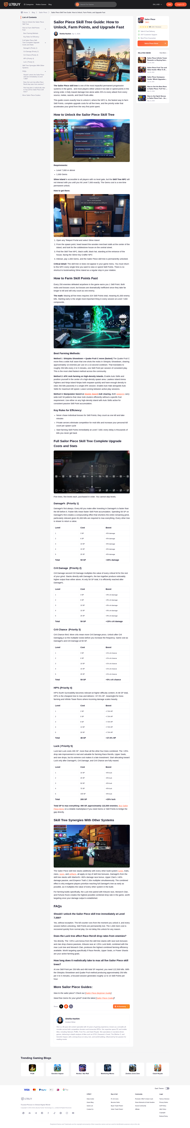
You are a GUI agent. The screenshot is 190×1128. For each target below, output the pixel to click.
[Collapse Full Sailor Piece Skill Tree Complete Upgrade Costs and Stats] (45, 42)
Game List (90, 1106)
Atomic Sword (91, 394)
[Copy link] (71, 1006)
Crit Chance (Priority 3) (30, 55)
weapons (120, 394)
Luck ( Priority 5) (28, 62)
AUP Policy (162, 1106)
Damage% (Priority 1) (30, 48)
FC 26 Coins (114, 1099)
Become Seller (115, 1102)
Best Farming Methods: (30, 33)
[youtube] (73, 1113)
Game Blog (90, 1102)
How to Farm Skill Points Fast (30, 29)
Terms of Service (164, 1099)
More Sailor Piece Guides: (31, 95)
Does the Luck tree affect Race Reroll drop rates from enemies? (33, 83)
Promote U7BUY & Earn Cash (144, 1099)
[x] (60, 1113)
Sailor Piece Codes (104, 998)
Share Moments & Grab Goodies (145, 1102)
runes (120, 871)
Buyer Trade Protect (117, 1106)
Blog (50, 4)
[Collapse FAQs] (45, 71)
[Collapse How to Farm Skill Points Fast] (45, 29)
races (61, 874)
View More (162, 53)
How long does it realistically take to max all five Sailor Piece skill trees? (34, 90)
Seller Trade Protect (117, 1109)
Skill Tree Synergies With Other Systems (33, 67)
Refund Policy (163, 1116)
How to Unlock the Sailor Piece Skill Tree (33, 23)
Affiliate (137, 1109)
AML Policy (162, 1109)
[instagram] (67, 1113)
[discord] (29, 1113)
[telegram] (36, 1113)
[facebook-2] (48, 1113)
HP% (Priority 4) (28, 58)
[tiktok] (54, 1113)
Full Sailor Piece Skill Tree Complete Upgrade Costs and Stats (30, 42)
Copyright (162, 1112)
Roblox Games (41, 4)
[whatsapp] (23, 1113)
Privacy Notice (163, 1102)
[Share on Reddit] (66, 1006)
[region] (92, 544)
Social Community (140, 1106)
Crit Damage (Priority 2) (30, 51)
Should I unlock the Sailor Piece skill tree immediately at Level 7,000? (33, 77)
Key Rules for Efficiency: (31, 37)
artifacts (72, 874)
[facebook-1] (42, 1113)
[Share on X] (61, 1006)
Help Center (90, 1099)
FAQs (24, 71)
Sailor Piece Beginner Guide (98, 993)
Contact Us (90, 1109)
